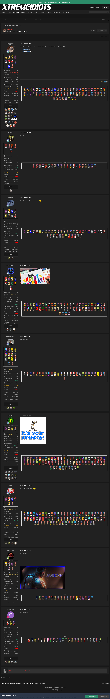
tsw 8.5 (10, 415)
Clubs (36, 12)
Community (16, 12)
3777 (17, 233)
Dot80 (10, 133)
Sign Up (105, 7)
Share (93, 30)
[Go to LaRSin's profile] (10, 203)
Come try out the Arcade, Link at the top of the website (53, 2)
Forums (3, 16)
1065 (17, 304)
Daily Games (66, 12)
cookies (11, 697)
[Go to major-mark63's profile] (10, 342)
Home (3, 12)
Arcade (49, 12)
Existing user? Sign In (94, 7)
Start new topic (103, 36)
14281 (16, 83)
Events (23, 16)
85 (17, 639)
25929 (16, 520)
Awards (29, 16)
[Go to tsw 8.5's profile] (10, 420)
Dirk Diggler (10, 265)
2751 (17, 380)
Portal (9, 12)
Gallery (9, 16)
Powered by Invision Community (55, 690)
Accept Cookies (92, 696)
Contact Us (56, 687)
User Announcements (22, 31)
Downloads (16, 16)
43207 (16, 445)
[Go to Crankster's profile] (10, 614)
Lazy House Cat (27, 51)
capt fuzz (26, 49)
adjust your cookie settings (46, 697)
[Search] (107, 12)
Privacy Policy (48, 687)
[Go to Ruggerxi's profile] (4, 30)
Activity (23, 12)
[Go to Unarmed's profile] (10, 555)
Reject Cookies (103, 696)
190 (17, 585)
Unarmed (10, 550)
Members (30, 12)
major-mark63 (10, 336)
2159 (17, 167)
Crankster (10, 609)
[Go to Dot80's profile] (10, 138)
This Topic (101, 12)
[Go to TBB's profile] (10, 491)
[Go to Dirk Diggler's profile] (10, 270)
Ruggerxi (10, 44)
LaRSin (10, 198)
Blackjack (42, 12)
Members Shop (56, 12)
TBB (10, 485)
